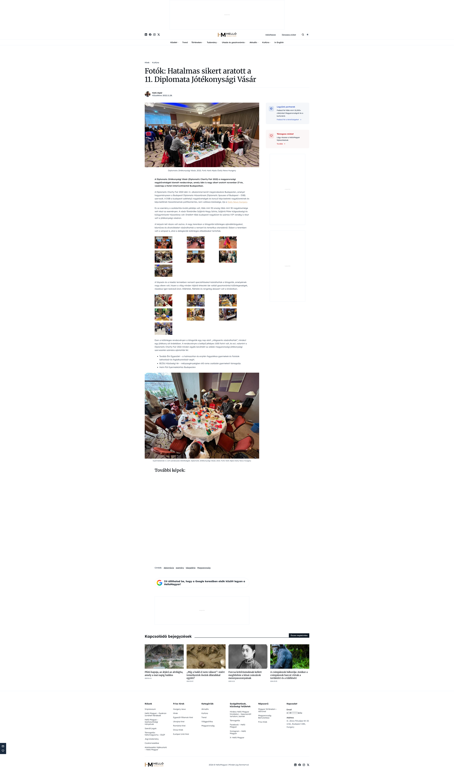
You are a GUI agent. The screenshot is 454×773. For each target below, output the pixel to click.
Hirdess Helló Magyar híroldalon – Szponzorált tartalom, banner (240, 689)
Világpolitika (207, 697)
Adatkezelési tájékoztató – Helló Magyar (156, 724)
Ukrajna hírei (178, 697)
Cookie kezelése (152, 718)
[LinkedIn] (146, 10)
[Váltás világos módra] (307, 10)
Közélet (173, 18)
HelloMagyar (270, 10)
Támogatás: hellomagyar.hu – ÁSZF (155, 709)
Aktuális (253, 18)
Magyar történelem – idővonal (267, 685)
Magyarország (203, 543)
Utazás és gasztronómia (233, 18)
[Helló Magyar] (227, 10)
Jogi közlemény (152, 714)
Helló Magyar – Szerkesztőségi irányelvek (151, 697)
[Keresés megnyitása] (303, 10)
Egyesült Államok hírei (183, 693)
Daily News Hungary (237, 177)
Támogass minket (289, 10)
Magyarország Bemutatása (264, 692)
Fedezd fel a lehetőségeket (288, 95)
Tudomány (212, 18)
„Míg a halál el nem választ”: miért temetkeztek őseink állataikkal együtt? (206, 650)
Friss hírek (262, 697)
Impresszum (150, 684)
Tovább (280, 119)
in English (279, 18)
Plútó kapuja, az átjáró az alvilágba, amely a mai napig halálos (164, 649)
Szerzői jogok (151, 704)
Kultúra (265, 18)
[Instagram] (154, 10)
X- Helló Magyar (237, 713)
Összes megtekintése (299, 611)
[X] (158, 10)
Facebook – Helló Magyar (237, 701)
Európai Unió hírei (181, 709)
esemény (180, 543)
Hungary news (179, 684)
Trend (185, 18)
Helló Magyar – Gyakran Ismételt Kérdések (155, 689)
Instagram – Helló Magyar (238, 707)
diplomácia (169, 543)
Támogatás (235, 696)
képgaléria (190, 543)
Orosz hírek (178, 705)
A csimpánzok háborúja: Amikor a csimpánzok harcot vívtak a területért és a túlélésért (289, 650)
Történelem (196, 18)
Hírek (175, 688)
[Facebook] (150, 10)
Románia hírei (179, 701)
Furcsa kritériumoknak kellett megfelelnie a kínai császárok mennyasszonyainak (245, 650)
